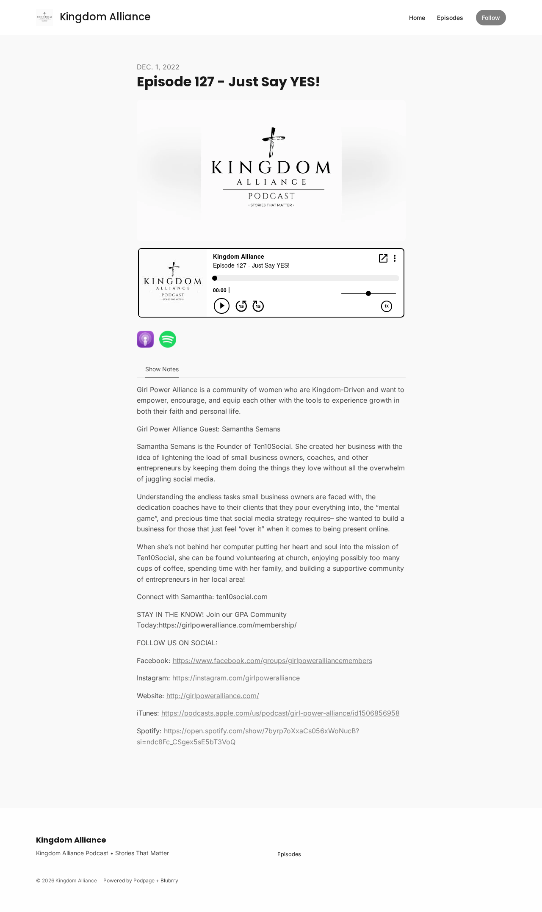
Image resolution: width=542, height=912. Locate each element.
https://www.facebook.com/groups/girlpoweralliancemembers (272, 660)
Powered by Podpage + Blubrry (140, 880)
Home (417, 17)
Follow (491, 17)
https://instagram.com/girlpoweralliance (236, 678)
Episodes (450, 17)
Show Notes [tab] (162, 369)
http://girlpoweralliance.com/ (212, 695)
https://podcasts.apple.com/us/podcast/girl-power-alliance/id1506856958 (280, 713)
